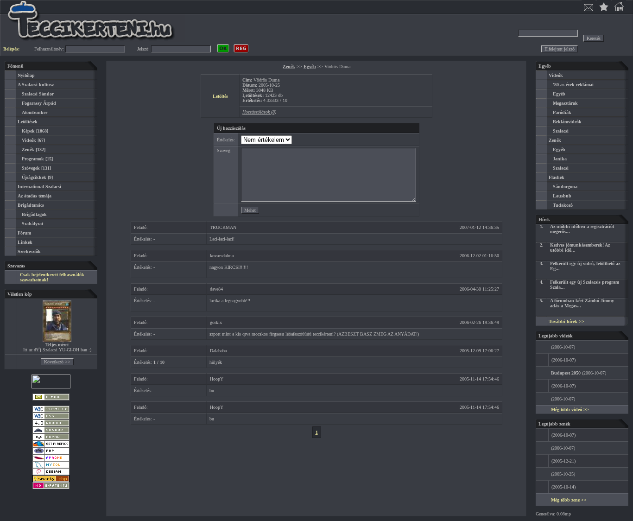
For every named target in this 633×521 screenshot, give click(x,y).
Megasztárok (565, 103)
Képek (28, 130)
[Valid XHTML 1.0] (51, 410)
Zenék (28, 149)
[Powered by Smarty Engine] (51, 480)
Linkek (25, 242)
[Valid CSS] (51, 417)
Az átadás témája (34, 195)
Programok (33, 158)
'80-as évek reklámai (573, 84)
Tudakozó (563, 205)
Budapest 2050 (566, 372)
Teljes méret (57, 344)
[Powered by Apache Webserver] (51, 459)
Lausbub (562, 195)
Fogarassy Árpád (39, 103)
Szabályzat (32, 223)
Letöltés (220, 96)
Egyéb (310, 66)
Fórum (24, 232)
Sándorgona (565, 186)
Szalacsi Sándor (38, 93)
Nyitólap (26, 75)
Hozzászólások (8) (259, 111)
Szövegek (31, 168)
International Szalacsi (39, 186)
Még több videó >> (570, 409)
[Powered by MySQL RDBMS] (51, 466)
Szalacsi (561, 130)
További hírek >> (566, 321)
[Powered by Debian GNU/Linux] (51, 473)
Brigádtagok (34, 214)
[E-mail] (51, 398)
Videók (29, 140)
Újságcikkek (34, 177)
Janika (560, 158)
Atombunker (34, 112)
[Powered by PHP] (51, 452)
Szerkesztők (29, 251)
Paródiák (562, 112)
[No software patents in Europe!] (51, 487)
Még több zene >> (569, 499)
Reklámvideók (567, 121)
